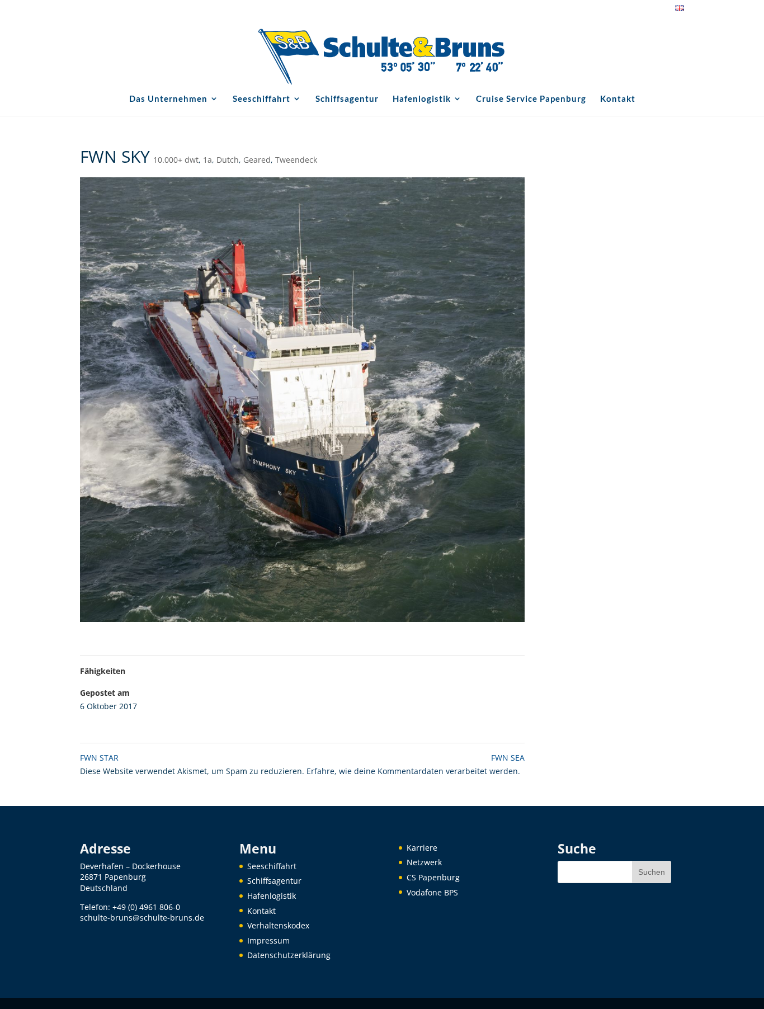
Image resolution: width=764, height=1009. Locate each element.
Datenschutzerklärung (289, 955)
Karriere (422, 847)
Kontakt (617, 99)
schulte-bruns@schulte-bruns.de (142, 917)
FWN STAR (99, 757)
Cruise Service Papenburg (531, 99)
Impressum (268, 940)
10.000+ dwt (176, 159)
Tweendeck (296, 159)
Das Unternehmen (168, 99)
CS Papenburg (433, 877)
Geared (257, 159)
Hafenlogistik (422, 99)
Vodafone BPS (432, 892)
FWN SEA (508, 757)
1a (207, 159)
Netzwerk (424, 862)
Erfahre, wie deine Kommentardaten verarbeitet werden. (413, 771)
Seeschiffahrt (261, 99)
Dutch (227, 159)
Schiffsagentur (347, 99)
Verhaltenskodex (278, 925)
